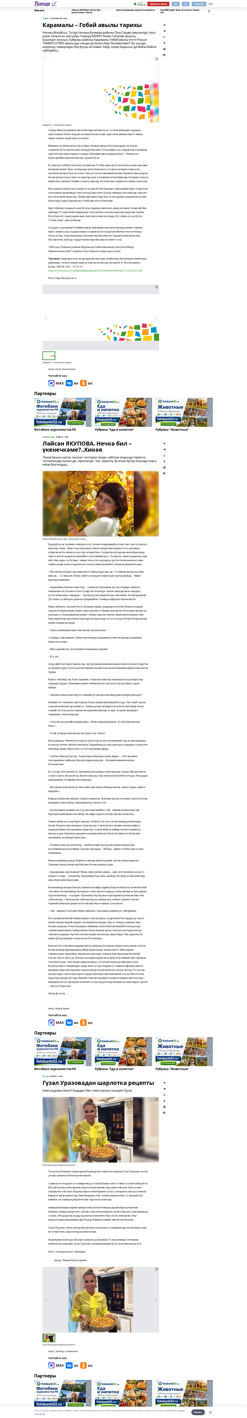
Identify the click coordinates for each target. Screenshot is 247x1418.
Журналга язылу (158, 4)
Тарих (45, 18)
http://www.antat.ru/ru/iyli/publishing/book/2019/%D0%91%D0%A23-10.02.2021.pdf (95, 270)
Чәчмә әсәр (48, 437)
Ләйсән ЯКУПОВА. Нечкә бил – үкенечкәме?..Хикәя (86, 11)
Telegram (199, 4)
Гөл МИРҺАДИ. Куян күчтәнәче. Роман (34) (179, 11)
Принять (198, 1412)
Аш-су (45, 1076)
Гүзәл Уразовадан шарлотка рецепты (135, 10)
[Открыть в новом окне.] (56, 383)
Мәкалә (39, 10)
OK (175, 4)
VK (185, 4)
